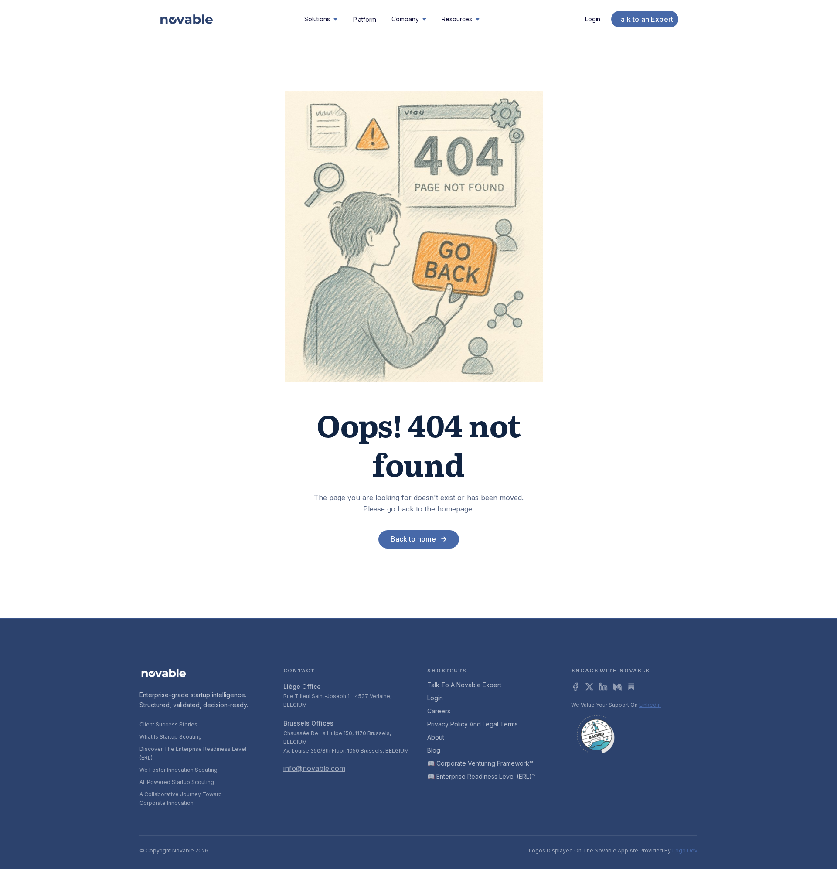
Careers (438, 711)
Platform (364, 19)
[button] (320, 19)
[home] (186, 19)
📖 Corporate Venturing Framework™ (480, 763)
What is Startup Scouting (171, 736)
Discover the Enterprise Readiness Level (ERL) (193, 753)
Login (592, 19)
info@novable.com (314, 768)
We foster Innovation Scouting (179, 770)
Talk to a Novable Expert (464, 684)
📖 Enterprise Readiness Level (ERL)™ (481, 776)
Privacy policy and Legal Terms (472, 724)
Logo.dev (685, 850)
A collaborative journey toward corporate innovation (181, 798)
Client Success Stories (168, 724)
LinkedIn (650, 705)
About (435, 737)
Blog (433, 750)
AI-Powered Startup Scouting (177, 782)
